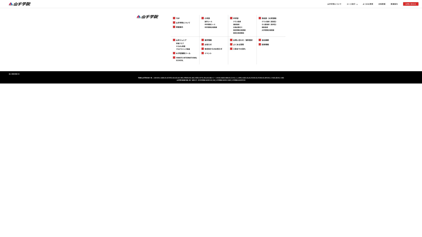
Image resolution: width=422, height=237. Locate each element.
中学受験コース (210, 24)
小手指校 (272, 78)
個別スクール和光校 (214, 78)
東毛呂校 (206, 78)
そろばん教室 (180, 46)
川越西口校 (163, 78)
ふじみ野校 (239, 78)
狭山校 (248, 78)
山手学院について (334, 4)
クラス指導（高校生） (269, 21)
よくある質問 (368, 4)
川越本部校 (156, 78)
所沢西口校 (261, 78)
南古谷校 (175, 78)
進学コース (208, 21)
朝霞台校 (228, 78)
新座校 (223, 78)
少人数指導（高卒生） (269, 24)
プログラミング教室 (183, 49)
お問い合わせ (411, 4)
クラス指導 (237, 21)
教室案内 (394, 4)
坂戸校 (201, 78)
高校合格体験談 (238, 33)
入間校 (282, 78)
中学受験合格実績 (211, 27)
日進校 (244, 78)
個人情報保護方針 (14, 74)
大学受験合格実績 (268, 30)
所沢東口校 (254, 78)
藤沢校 (278, 78)
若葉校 (197, 78)
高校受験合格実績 (239, 30)
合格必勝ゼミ (237, 27)
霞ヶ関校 (180, 78)
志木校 (233, 78)
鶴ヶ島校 (191, 78)
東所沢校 (267, 78)
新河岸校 (169, 78)
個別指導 (236, 24)
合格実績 (382, 4)
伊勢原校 (186, 78)
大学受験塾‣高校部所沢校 (238, 80)
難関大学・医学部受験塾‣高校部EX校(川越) (203, 80)
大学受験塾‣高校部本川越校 (223, 80)
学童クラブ (180, 43)
